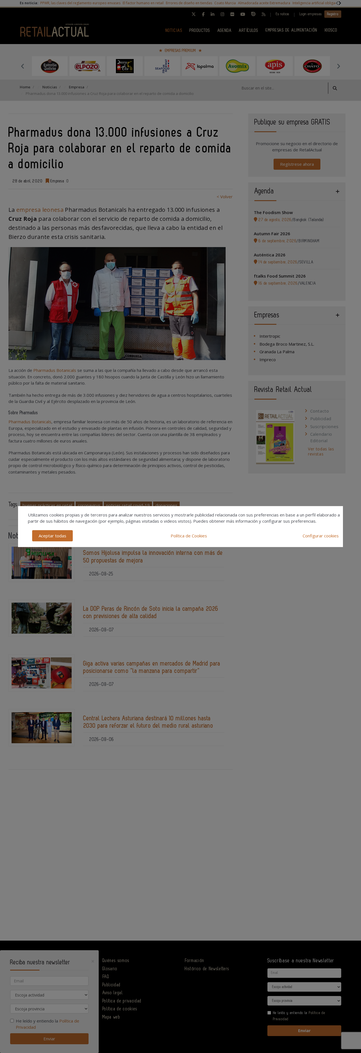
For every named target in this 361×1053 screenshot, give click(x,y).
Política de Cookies (189, 536)
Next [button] (338, 66)
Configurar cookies (321, 536)
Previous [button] (22, 66)
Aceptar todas (52, 536)
